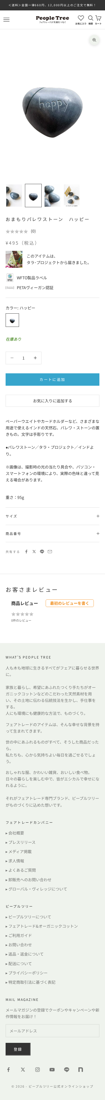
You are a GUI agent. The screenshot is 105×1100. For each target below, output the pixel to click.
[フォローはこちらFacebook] (8, 1069)
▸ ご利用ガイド (19, 935)
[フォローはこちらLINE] (66, 1069)
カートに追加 (52, 379)
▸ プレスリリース (21, 842)
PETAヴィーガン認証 (35, 287)
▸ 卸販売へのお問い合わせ (29, 879)
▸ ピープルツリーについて (28, 917)
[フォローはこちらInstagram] (37, 1069)
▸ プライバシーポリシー (27, 973)
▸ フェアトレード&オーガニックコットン (42, 926)
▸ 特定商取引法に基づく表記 (30, 982)
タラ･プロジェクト (43, 262)
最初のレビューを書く (69, 603)
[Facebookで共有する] (26, 551)
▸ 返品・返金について (25, 954)
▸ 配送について (19, 963)
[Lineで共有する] (42, 551)
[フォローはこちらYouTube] (52, 1069)
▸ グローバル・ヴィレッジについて (36, 889)
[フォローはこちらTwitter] (23, 1069)
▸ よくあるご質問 (21, 870)
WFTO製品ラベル (32, 277)
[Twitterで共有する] (34, 551)
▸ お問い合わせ (19, 944)
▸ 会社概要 (15, 833)
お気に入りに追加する (52, 400)
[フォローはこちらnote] (81, 1070)
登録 (18, 1049)
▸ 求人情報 (15, 861)
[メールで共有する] (50, 551)
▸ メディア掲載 (19, 851)
